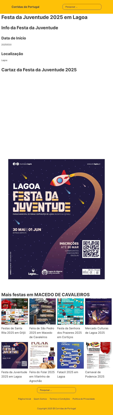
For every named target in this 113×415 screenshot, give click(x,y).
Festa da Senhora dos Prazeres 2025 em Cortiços (69, 333)
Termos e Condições (60, 399)
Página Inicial (24, 399)
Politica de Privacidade (84, 399)
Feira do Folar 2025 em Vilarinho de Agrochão (42, 376)
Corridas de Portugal (25, 6)
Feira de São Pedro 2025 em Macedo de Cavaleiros (41, 333)
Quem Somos (40, 399)
